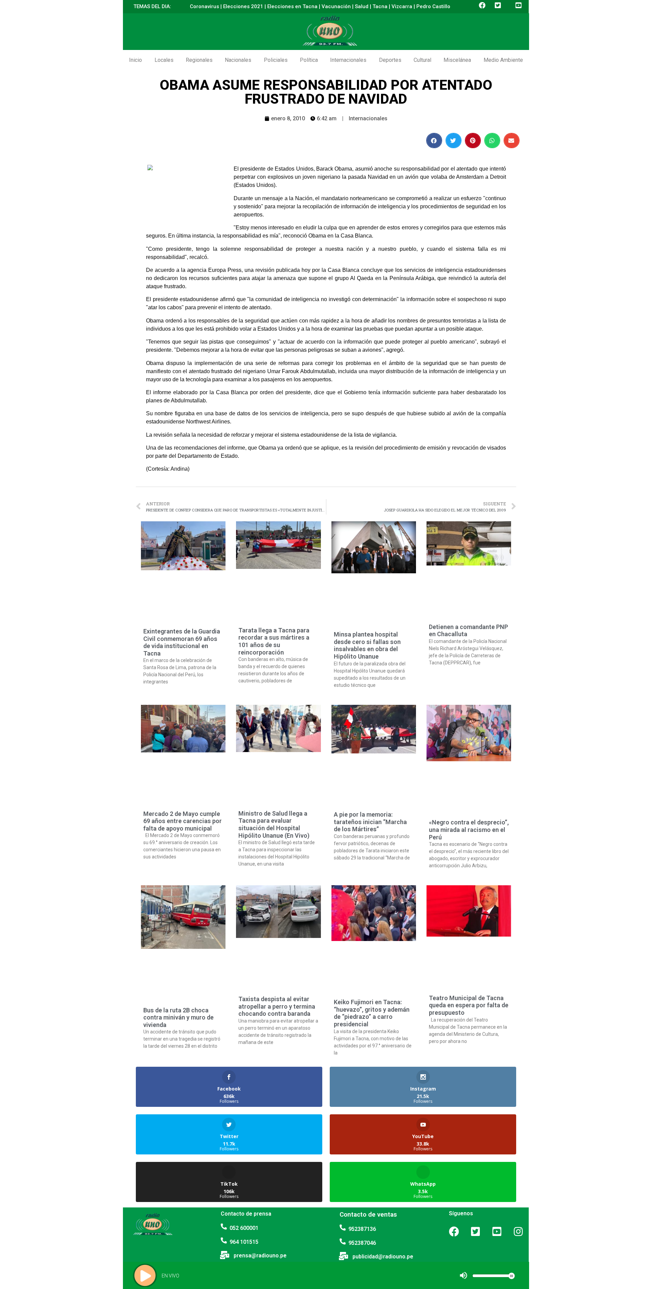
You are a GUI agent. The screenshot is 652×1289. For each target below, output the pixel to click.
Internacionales (348, 60)
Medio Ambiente (503, 60)
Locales (164, 60)
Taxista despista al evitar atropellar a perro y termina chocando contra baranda (276, 1006)
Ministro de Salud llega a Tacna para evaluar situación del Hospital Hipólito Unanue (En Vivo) (273, 824)
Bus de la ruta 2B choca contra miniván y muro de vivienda (178, 1017)
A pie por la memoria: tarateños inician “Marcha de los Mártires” (370, 822)
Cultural (422, 60)
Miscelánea (457, 60)
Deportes (390, 60)
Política (309, 60)
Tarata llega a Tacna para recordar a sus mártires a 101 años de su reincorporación (273, 641)
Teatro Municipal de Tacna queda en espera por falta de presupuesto (468, 1005)
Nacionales (238, 60)
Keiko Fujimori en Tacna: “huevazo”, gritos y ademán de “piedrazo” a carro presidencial (372, 1013)
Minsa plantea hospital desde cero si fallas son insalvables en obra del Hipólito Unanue (367, 645)
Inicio (135, 60)
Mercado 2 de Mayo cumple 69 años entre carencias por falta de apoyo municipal (182, 821)
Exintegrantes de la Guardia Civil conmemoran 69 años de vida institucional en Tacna (181, 642)
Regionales (199, 60)
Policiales (276, 60)
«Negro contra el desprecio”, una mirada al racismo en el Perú (469, 829)
